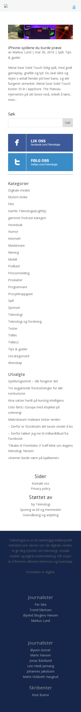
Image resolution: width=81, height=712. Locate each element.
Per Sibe (41, 604)
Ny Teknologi (40, 504)
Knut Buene (40, 695)
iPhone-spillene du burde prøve (34, 47)
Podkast (14, 266)
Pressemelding (18, 273)
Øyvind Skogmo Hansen (40, 615)
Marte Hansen (40, 655)
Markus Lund (21, 52)
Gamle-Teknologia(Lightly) (27, 211)
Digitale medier (19, 190)
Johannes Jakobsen (40, 671)
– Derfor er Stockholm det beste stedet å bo (40, 426)
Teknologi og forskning (25, 321)
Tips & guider (17, 349)
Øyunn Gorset (40, 650)
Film (11, 204)
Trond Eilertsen (40, 610)
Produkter (15, 280)
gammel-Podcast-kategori (27, 218)
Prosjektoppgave (20, 294)
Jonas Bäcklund (40, 660)
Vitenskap (15, 363)
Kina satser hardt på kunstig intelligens (36, 400)
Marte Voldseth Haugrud (40, 677)
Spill (60, 52)
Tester (13, 328)
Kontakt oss (40, 483)
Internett (14, 238)
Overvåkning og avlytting (40, 515)
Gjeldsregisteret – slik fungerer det (33, 381)
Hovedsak (15, 225)
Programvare (17, 287)
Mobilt (12, 259)
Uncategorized (18, 356)
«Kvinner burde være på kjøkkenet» (33, 458)
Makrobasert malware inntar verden (34, 419)
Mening (13, 252)
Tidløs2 (13, 342)
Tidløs (12, 335)
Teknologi (15, 314)
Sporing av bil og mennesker (40, 509)
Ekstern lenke (17, 197)
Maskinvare (16, 245)
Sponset (14, 307)
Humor (13, 231)
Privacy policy (40, 488)
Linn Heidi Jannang (40, 666)
